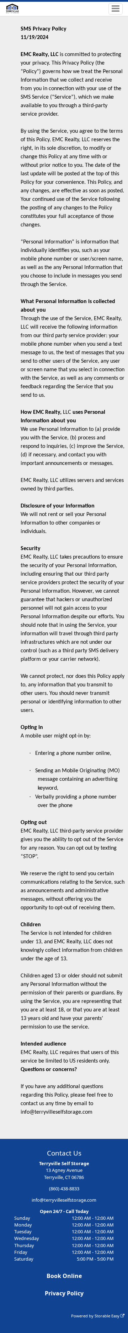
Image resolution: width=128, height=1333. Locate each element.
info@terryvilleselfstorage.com (64, 1200)
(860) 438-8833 (64, 1188)
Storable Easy (108, 1315)
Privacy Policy (64, 1293)
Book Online (64, 1276)
